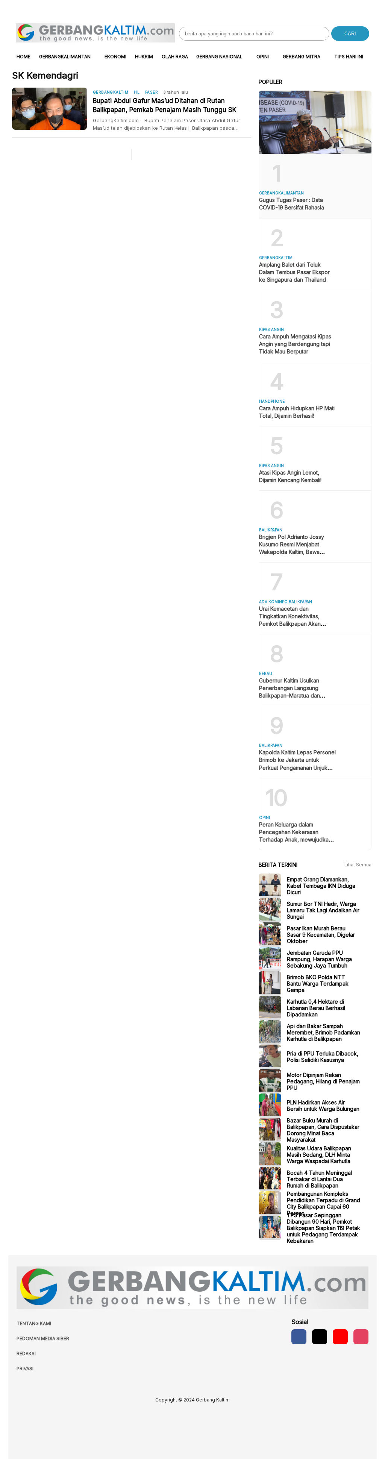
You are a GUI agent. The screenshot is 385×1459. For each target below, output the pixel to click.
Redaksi (26, 1353)
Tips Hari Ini (348, 56)
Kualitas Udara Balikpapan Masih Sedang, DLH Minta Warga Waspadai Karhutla (319, 1154)
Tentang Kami (34, 1323)
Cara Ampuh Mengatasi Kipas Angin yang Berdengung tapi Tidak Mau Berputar (295, 344)
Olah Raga (175, 56)
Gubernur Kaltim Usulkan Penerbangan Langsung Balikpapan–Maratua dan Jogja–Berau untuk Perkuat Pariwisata (292, 695)
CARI (350, 33)
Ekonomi (115, 56)
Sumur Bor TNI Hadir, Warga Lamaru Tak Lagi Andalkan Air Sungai (323, 910)
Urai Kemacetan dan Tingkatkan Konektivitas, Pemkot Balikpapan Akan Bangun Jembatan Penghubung (290, 623)
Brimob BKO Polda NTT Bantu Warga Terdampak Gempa (318, 983)
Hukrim (144, 56)
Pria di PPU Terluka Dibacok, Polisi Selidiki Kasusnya (322, 1056)
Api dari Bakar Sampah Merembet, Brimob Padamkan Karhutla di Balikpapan (323, 1032)
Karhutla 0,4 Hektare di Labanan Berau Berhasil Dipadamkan (316, 1008)
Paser (151, 92)
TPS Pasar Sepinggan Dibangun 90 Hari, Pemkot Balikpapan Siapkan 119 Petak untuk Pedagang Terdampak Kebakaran (323, 1228)
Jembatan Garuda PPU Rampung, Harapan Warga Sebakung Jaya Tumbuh (319, 959)
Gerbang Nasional (219, 56)
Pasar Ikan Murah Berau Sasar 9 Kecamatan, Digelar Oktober (321, 934)
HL (136, 92)
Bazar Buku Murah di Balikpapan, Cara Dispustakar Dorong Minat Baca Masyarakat (323, 1130)
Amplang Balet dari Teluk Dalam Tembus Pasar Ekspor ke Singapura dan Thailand (294, 272)
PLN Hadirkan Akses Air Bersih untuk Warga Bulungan (323, 1105)
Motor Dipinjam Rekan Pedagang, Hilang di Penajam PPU (323, 1081)
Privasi (25, 1368)
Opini (262, 56)
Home (23, 56)
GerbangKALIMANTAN (65, 56)
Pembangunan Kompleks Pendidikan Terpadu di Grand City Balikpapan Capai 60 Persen (323, 1203)
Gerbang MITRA (301, 56)
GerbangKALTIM (110, 92)
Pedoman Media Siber (43, 1338)
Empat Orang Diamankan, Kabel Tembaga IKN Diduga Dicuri (321, 885)
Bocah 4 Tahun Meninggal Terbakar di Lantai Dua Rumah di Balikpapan (319, 1179)
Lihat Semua (357, 865)
